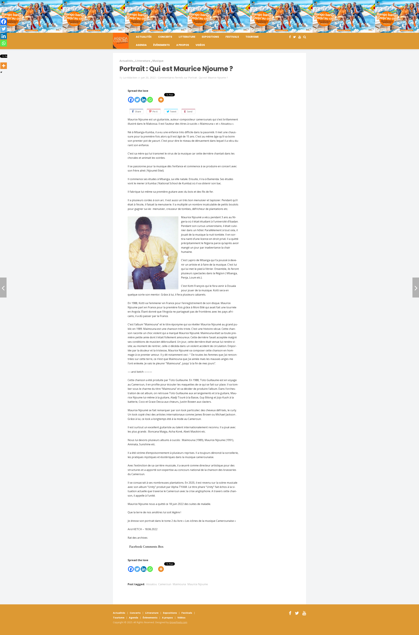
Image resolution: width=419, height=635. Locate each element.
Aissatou (151, 584)
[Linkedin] (143, 98)
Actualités (144, 36)
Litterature (187, 36)
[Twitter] (137, 98)
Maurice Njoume (197, 584)
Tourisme (252, 36)
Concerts (165, 36)
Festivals (232, 36)
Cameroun (164, 584)
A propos (182, 45)
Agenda (141, 45)
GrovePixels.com (178, 622)
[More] (161, 98)
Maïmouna (179, 584)
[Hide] (1, 72)
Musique (158, 61)
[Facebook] (131, 98)
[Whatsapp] (150, 98)
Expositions (210, 36)
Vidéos (200, 45)
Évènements (161, 45)
